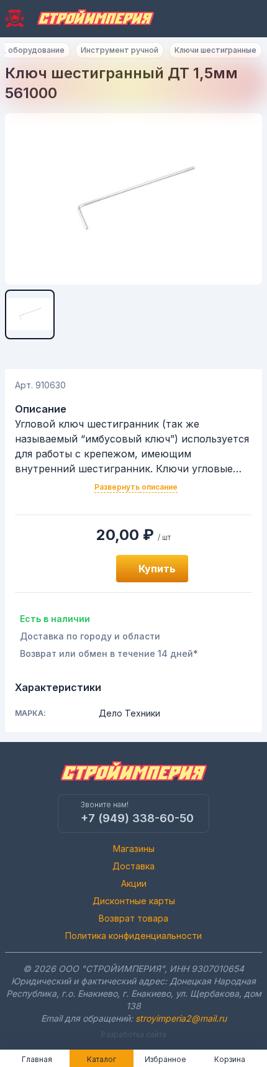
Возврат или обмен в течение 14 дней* (109, 653)
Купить (157, 568)
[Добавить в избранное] (92, 568)
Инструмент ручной (119, 50)
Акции (134, 883)
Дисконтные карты (134, 900)
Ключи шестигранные (215, 50)
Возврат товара (133, 918)
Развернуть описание (136, 487)
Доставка (133, 866)
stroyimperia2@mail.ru (181, 1018)
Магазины (134, 848)
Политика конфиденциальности (133, 935)
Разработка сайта (133, 1034)
